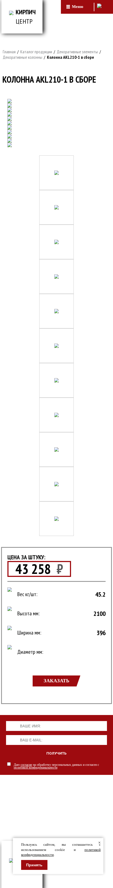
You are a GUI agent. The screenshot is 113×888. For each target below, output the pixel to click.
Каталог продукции (36, 51)
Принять (34, 865)
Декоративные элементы (77, 51)
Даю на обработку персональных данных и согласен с (56, 766)
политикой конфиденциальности (35, 767)
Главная (9, 51)
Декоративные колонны (22, 57)
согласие (26, 765)
